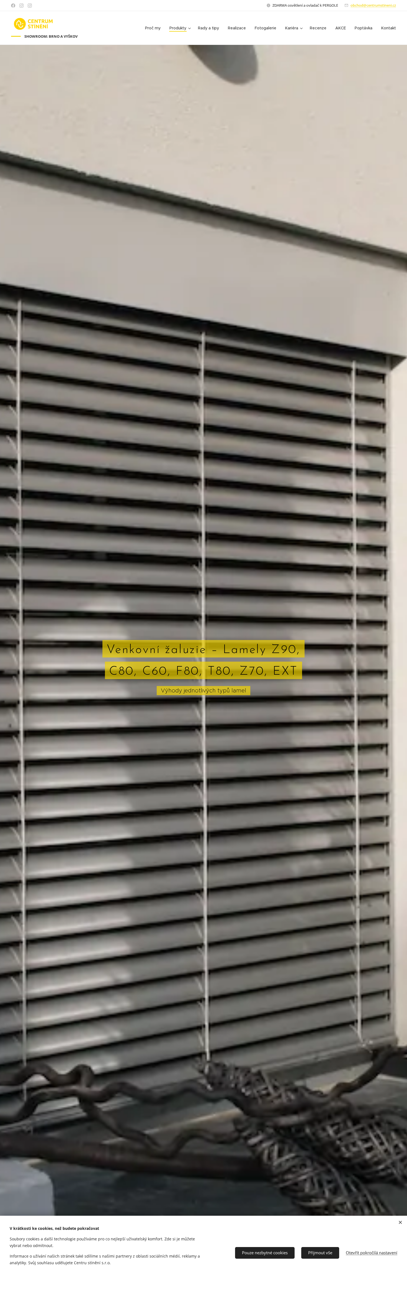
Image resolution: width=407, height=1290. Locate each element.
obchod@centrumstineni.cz (373, 5)
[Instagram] (21, 5)
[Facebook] (13, 5)
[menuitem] (154, 28)
